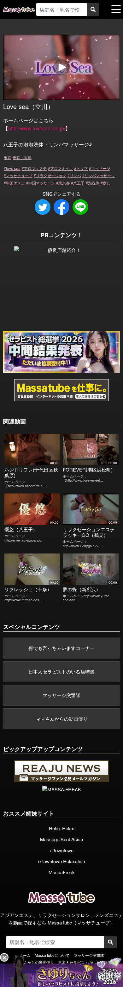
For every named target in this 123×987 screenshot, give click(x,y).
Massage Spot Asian (61, 839)
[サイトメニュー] (116, 9)
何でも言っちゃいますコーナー (61, 648)
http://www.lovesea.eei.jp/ (36, 128)
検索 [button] (93, 9)
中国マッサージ (41, 182)
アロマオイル (61, 168)
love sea (13, 168)
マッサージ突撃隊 (61, 695)
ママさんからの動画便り (62, 718)
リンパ (75, 175)
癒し (106, 182)
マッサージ (100, 168)
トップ (82, 168)
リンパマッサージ (100, 175)
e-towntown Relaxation (61, 861)
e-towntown (61, 850)
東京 (7, 157)
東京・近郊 (22, 157)
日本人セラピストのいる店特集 (61, 671)
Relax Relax (61, 828)
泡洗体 (93, 182)
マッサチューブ (19, 175)
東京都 (64, 182)
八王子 (79, 182)
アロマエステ (35, 168)
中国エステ (15, 182)
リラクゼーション (51, 175)
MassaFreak (62, 872)
